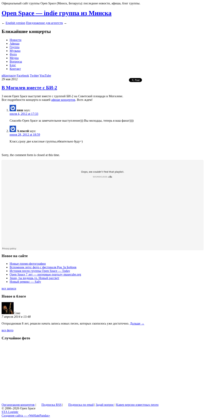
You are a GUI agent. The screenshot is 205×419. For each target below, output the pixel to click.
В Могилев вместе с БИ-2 (29, 87)
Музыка (15, 50)
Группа (14, 47)
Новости (15, 40)
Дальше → (137, 323)
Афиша (14, 43)
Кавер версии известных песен (137, 404)
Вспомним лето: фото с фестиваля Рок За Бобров (43, 267)
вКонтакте (9, 75)
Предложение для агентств (44, 23)
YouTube (45, 75)
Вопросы (16, 61)
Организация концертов (18, 404)
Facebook (23, 75)
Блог (13, 65)
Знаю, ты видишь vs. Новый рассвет (34, 278)
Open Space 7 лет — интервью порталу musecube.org (45, 274)
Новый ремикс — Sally (25, 281)
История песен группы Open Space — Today (40, 271)
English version (15, 23)
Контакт (15, 68)
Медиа (14, 58)
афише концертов (63, 99)
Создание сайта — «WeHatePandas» (26, 415)
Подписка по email (81, 404)
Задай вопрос (105, 404)
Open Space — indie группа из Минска (57, 13)
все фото (7, 330)
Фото (13, 54)
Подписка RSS (51, 404)
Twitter (34, 75)
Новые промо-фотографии (28, 263)
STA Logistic (10, 412)
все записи (9, 288)
